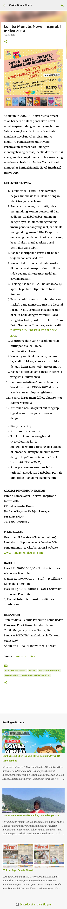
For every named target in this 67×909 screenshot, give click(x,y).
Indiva (32, 671)
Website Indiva (25, 656)
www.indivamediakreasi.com (23, 552)
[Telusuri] (62, 5)
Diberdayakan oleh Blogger (35, 904)
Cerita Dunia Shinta (20, 5)
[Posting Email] (6, 667)
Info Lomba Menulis (49, 671)
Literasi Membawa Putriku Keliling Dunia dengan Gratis (31, 815)
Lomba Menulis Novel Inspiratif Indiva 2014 (27, 675)
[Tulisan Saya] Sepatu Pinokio (18, 870)
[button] (6, 41)
